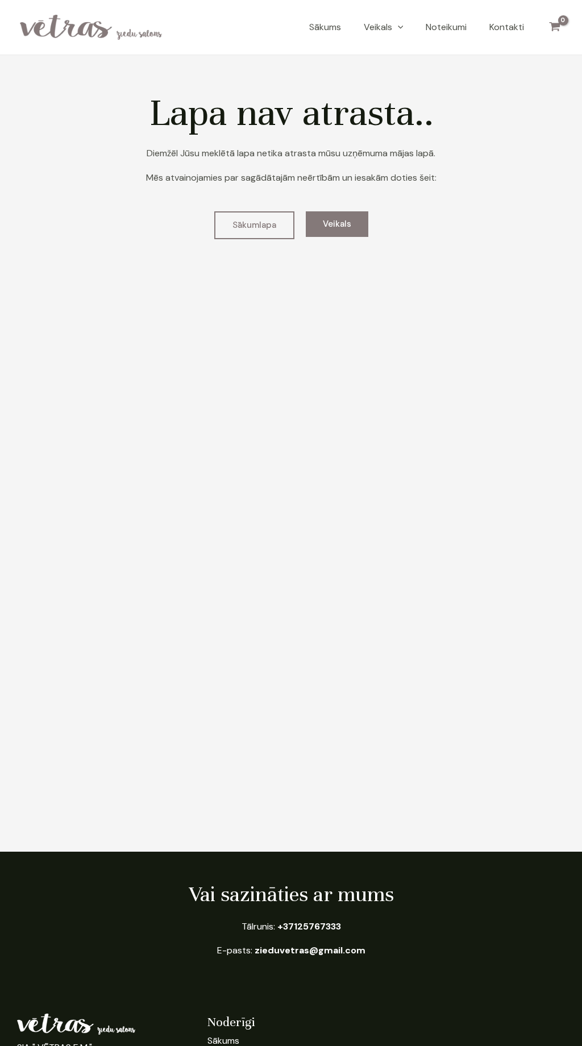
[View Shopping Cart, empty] (554, 27)
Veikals (378, 27)
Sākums (325, 27)
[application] (398, 27)
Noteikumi (446, 27)
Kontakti (506, 27)
